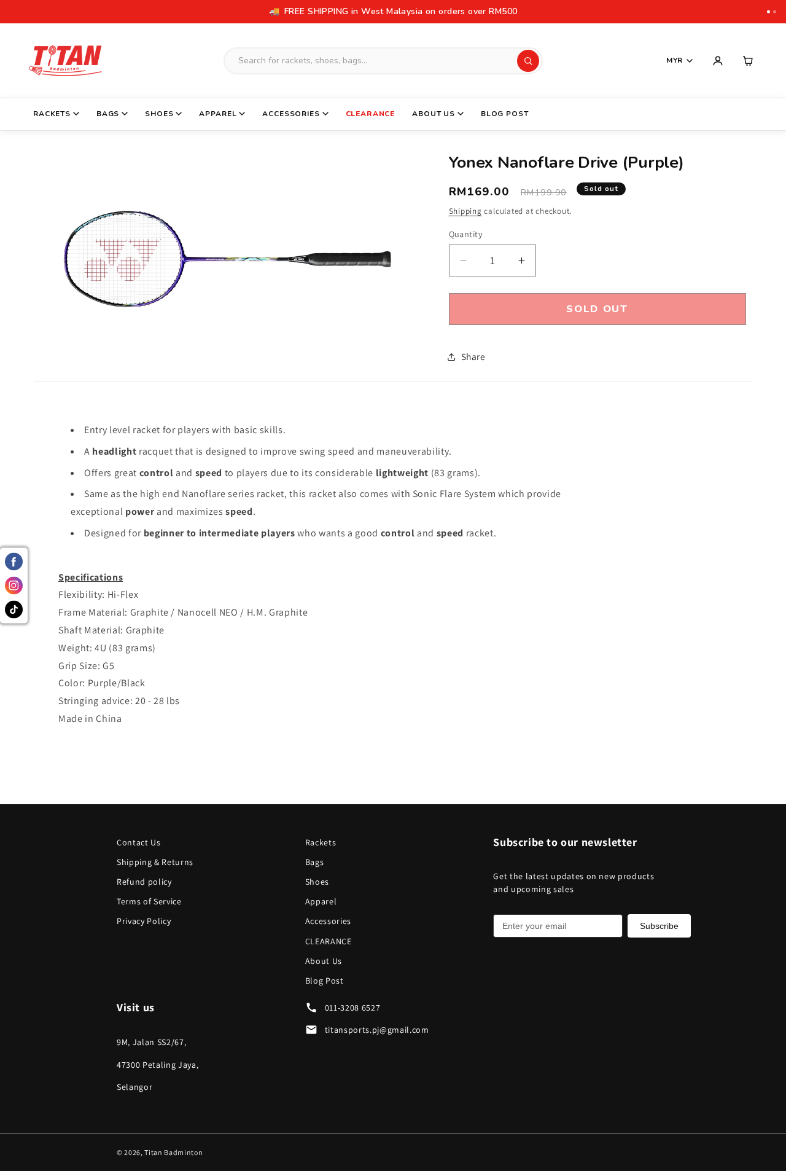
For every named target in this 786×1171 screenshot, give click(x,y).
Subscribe (659, 926)
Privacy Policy (144, 920)
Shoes (159, 114)
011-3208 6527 (353, 1007)
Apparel (217, 114)
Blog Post (505, 114)
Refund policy (144, 881)
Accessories (290, 114)
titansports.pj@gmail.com (377, 1029)
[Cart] (748, 61)
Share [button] (473, 356)
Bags (107, 114)
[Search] (528, 61)
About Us (433, 114)
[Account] (718, 61)
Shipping (465, 211)
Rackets (52, 114)
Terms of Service (149, 901)
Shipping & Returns (155, 861)
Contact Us (139, 842)
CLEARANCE (370, 114)
